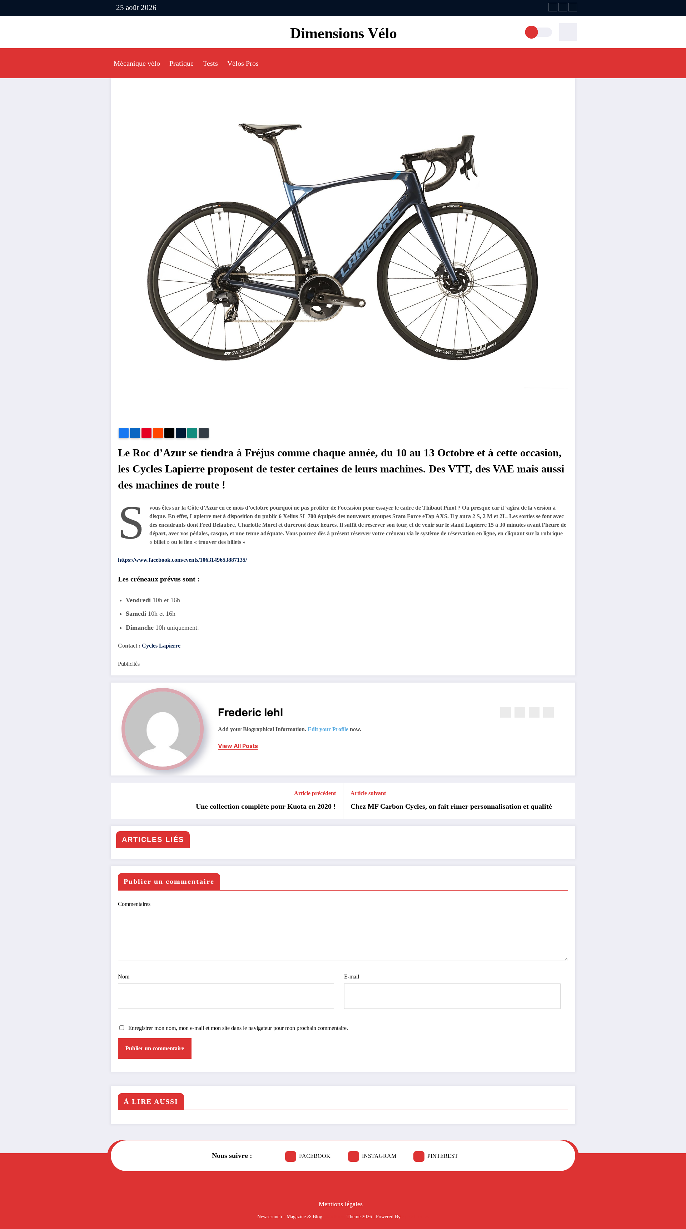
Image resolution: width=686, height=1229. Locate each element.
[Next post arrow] (565, 801)
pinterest (442, 1156)
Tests (210, 63)
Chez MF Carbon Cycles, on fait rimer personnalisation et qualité (451, 806)
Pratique (181, 63)
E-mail (351, 976)
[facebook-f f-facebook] (552, 7)
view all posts (238, 746)
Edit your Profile (328, 729)
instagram (379, 1156)
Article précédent (315, 793)
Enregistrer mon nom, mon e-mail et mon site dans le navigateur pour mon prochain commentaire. (238, 1028)
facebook (314, 1156)
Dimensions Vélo (343, 33)
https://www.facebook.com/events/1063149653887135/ (182, 560)
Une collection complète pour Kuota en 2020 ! (266, 806)
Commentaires (134, 904)
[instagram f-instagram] (562, 7)
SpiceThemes (415, 1216)
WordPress (334, 1216)
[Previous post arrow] (121, 801)
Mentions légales (341, 1204)
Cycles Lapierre (161, 646)
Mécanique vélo (137, 63)
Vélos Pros (243, 63)
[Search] (568, 32)
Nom (123, 976)
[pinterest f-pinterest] (572, 7)
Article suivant (368, 793)
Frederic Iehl (250, 712)
